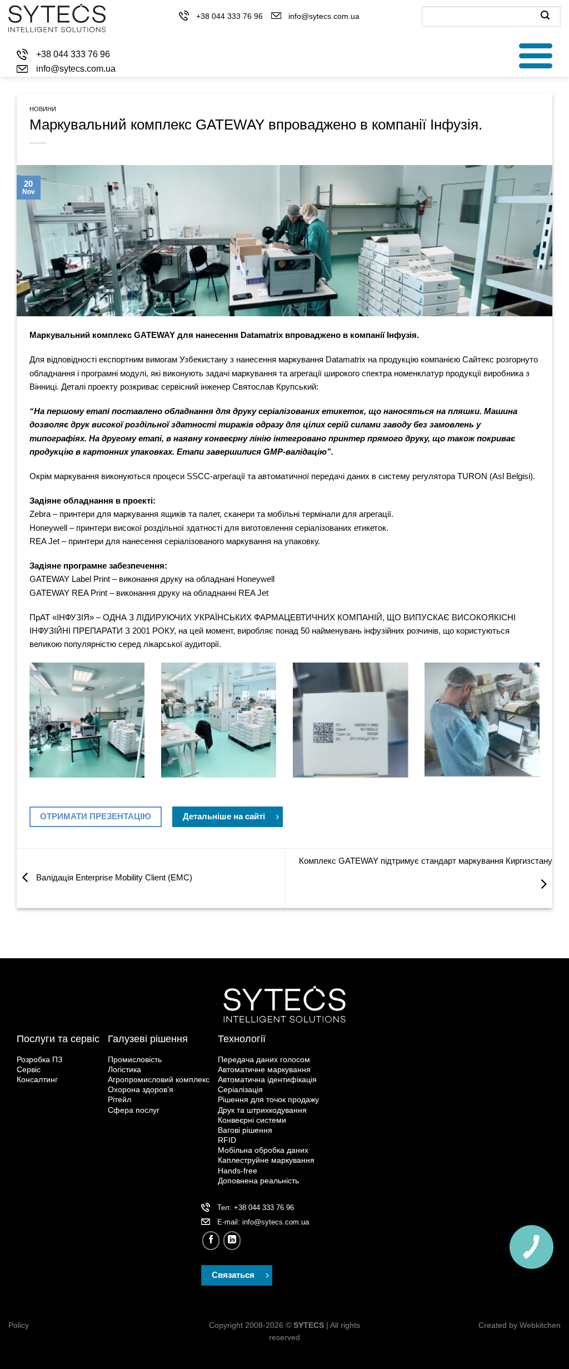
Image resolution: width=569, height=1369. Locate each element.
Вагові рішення (245, 1130)
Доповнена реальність (258, 1180)
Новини (42, 109)
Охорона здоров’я (140, 1089)
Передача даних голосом (264, 1059)
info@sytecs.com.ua (324, 16)
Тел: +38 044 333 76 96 (255, 1207)
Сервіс (29, 1069)
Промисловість (135, 1059)
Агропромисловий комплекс (158, 1079)
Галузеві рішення (148, 1038)
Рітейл (119, 1099)
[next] (541, 733)
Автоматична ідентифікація (267, 1079)
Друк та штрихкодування (262, 1110)
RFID (227, 1140)
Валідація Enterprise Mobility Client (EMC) (113, 877)
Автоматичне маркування (264, 1069)
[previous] (27, 733)
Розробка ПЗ (39, 1059)
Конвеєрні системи (252, 1120)
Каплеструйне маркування (266, 1160)
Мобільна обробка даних (263, 1150)
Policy (18, 1325)
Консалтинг (37, 1079)
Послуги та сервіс (58, 1038)
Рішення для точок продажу (268, 1099)
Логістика (124, 1069)
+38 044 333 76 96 (229, 16)
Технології (242, 1038)
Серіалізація (240, 1089)
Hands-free (237, 1170)
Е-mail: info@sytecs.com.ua (263, 1222)
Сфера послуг (133, 1110)
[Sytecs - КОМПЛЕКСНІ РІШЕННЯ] (57, 18)
